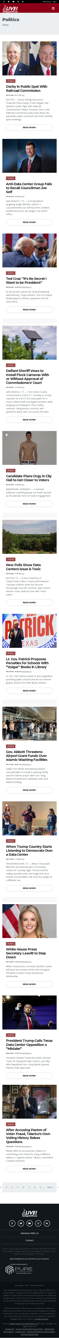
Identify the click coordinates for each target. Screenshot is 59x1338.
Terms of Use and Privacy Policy (29, 1329)
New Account (47, 2)
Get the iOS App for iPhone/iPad (41, 1331)
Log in (55, 2)
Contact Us (9, 1329)
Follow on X (20, 1331)
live (22, 95)
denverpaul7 (26, 287)
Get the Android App (29, 1334)
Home (5, 24)
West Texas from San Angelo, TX (24, 1323)
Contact (29, 1240)
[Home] (7, 8)
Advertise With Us (30, 1233)
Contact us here (41, 1319)
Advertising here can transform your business (29, 1259)
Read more (29, 127)
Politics (11, 81)
